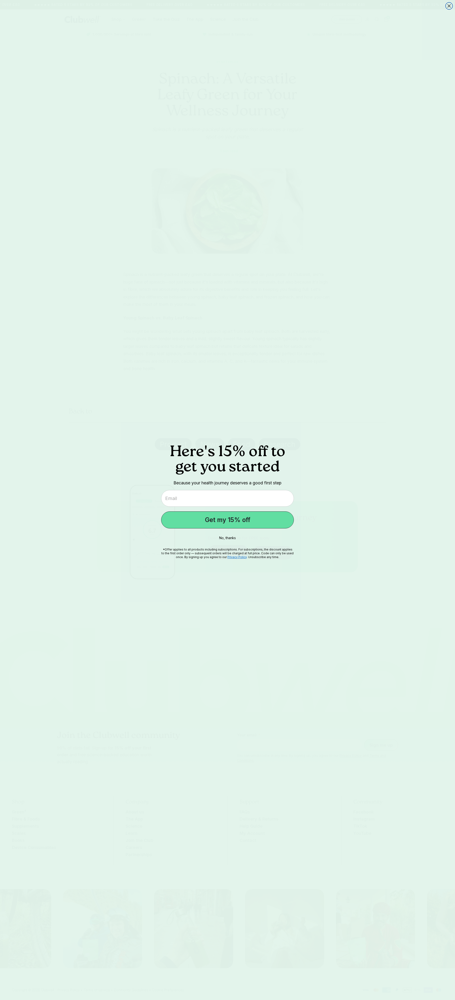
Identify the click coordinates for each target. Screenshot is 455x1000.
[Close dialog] (449, 5)
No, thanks (227, 538)
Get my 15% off (227, 519)
